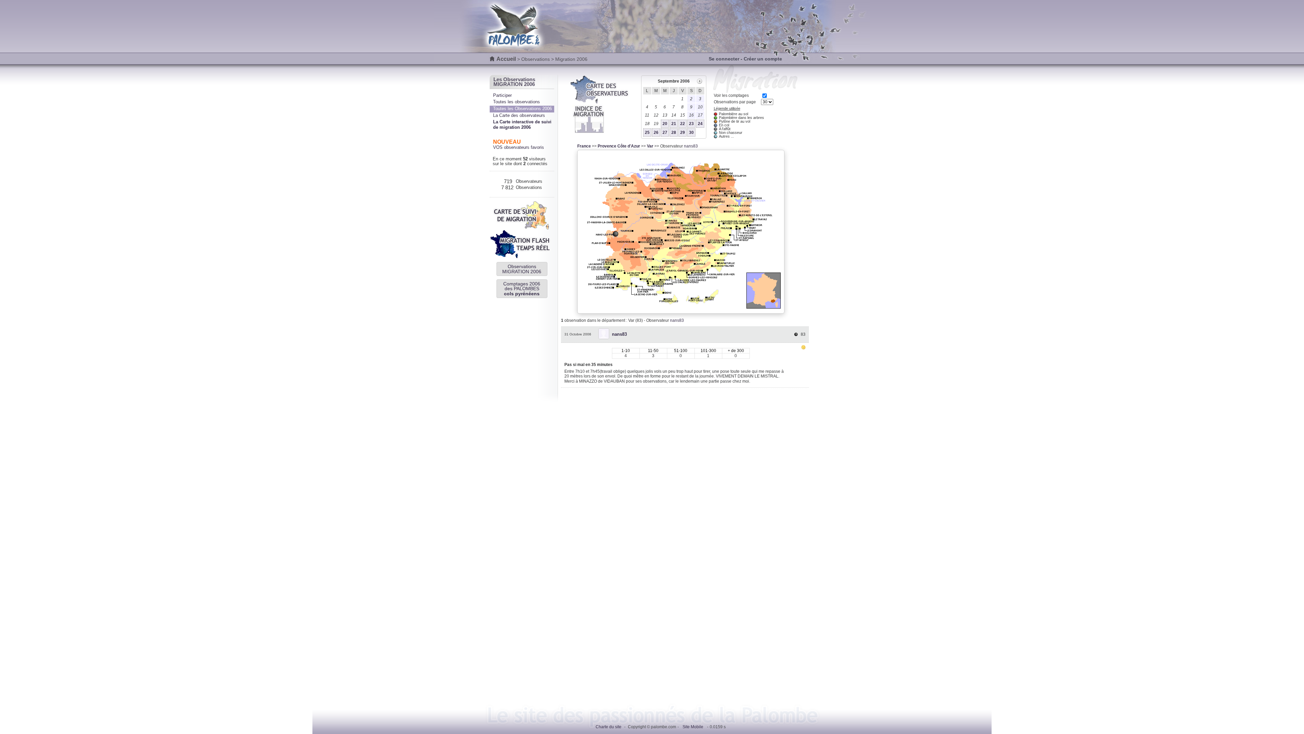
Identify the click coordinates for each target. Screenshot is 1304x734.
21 (673, 123)
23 (691, 123)
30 (691, 132)
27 (665, 132)
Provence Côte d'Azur (619, 146)
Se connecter (724, 59)
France (584, 146)
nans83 (691, 146)
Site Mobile (693, 726)
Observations (535, 59)
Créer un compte (763, 59)
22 (682, 123)
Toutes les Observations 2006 (522, 108)
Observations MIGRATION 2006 (521, 269)
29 (682, 132)
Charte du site (608, 726)
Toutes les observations (516, 101)
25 (647, 132)
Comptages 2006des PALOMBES (521, 288)
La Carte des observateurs (519, 115)
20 (665, 123)
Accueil (506, 59)
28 (673, 132)
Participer (502, 95)
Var (650, 146)
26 (656, 132)
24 (700, 123)
